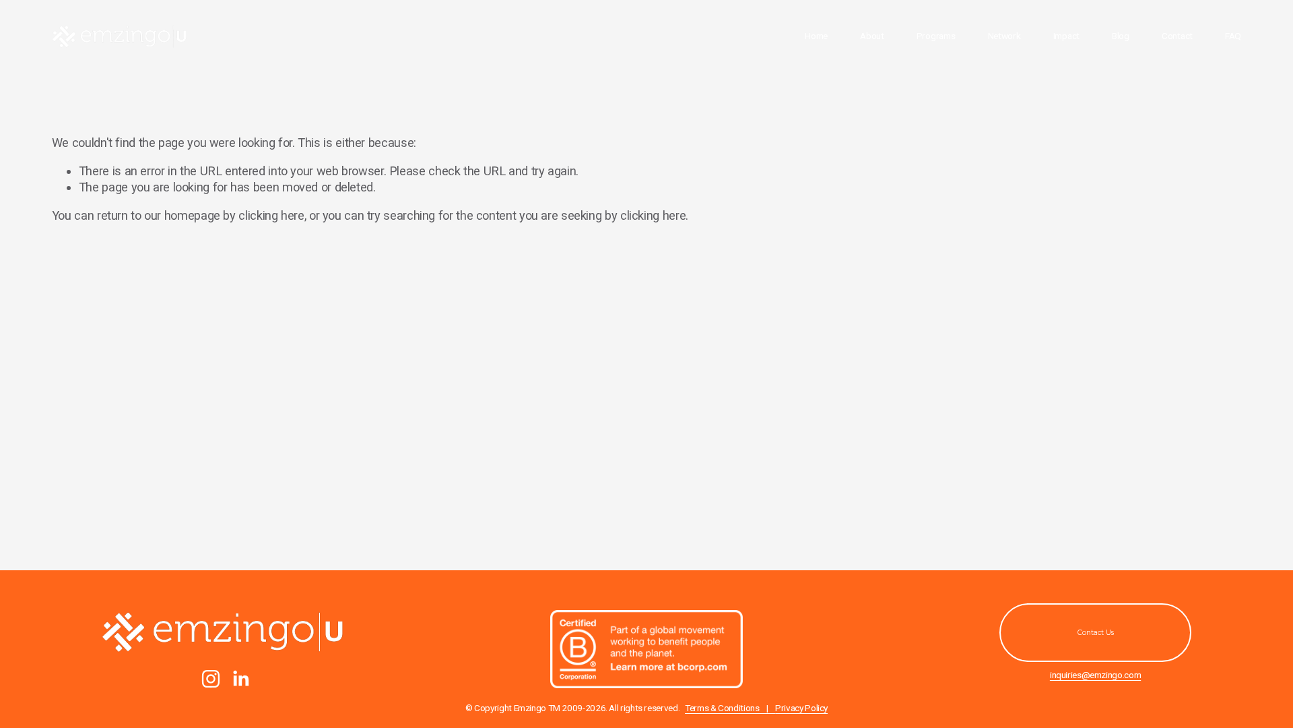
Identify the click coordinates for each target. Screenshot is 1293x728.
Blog (1120, 35)
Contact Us (1096, 632)
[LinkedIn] (240, 678)
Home (816, 35)
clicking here (271, 215)
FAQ (1233, 35)
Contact (1177, 35)
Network (1004, 35)
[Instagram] (210, 678)
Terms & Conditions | (730, 707)
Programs (936, 35)
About (872, 35)
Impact (1066, 35)
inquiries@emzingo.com (1095, 674)
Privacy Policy (801, 707)
